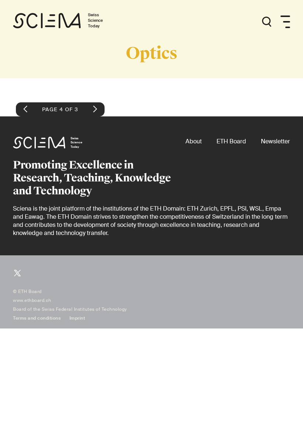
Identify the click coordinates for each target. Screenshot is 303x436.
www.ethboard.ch (32, 300)
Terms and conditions (37, 318)
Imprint (77, 318)
